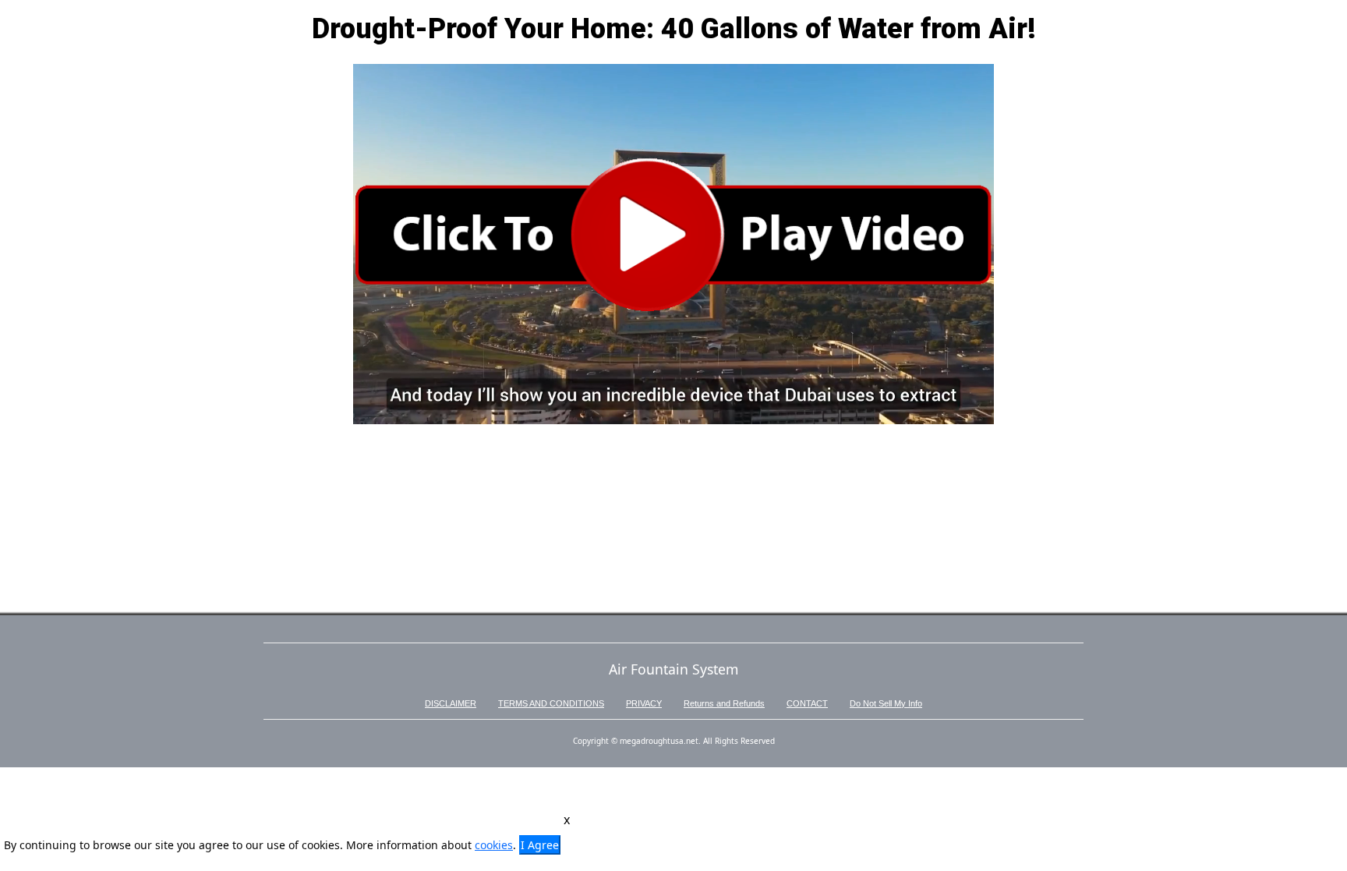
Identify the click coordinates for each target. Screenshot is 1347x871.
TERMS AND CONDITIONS (551, 703)
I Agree (540, 844)
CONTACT (807, 703)
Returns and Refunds (724, 703)
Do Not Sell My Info (886, 703)
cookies (494, 844)
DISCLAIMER (450, 703)
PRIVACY (644, 703)
